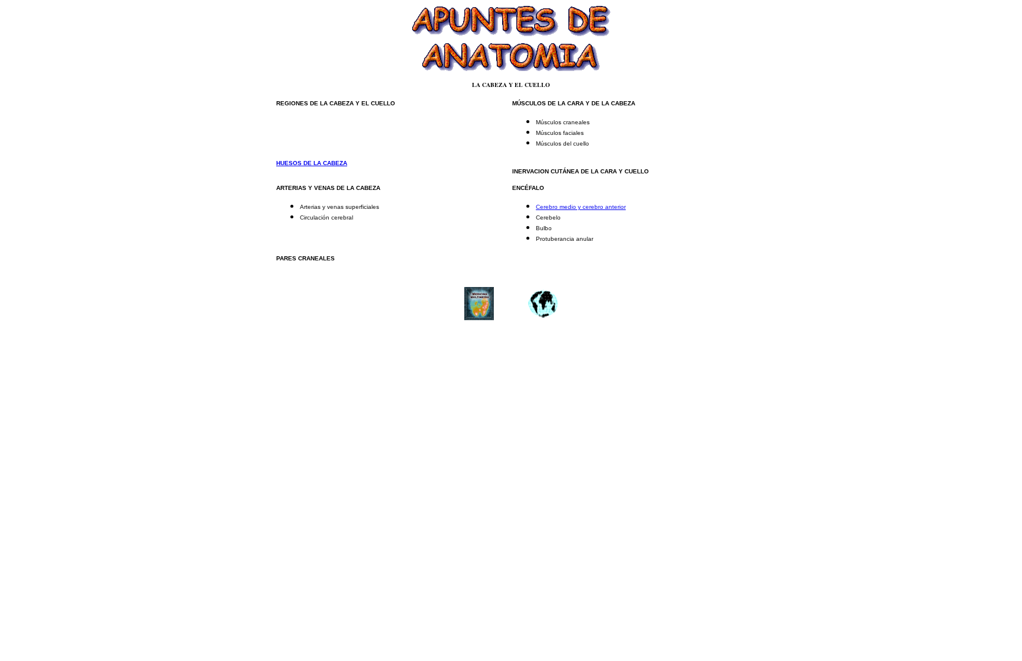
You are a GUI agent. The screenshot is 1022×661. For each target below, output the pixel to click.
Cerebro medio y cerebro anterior (581, 207)
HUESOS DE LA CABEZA (311, 163)
